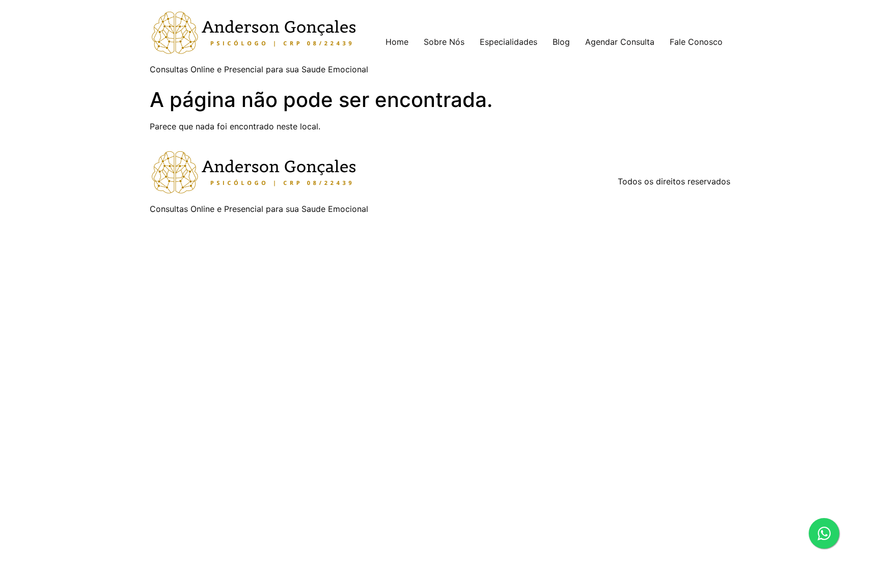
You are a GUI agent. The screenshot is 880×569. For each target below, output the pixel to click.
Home (397, 42)
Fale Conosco (696, 42)
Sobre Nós (444, 42)
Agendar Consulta (619, 42)
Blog (561, 42)
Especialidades (508, 42)
